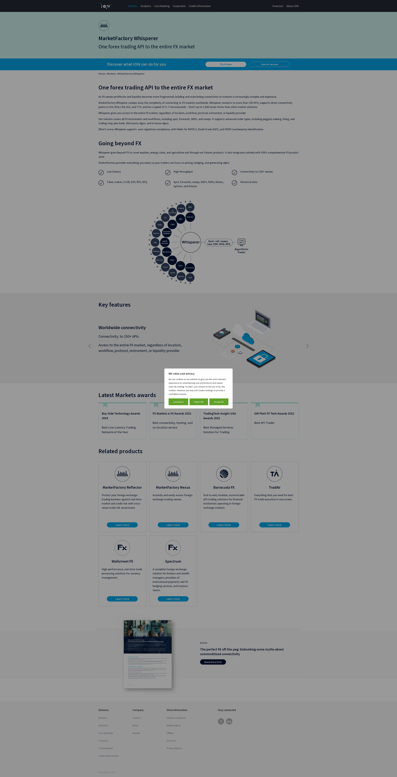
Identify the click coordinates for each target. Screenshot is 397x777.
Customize (178, 401)
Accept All (218, 401)
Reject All (198, 401)
